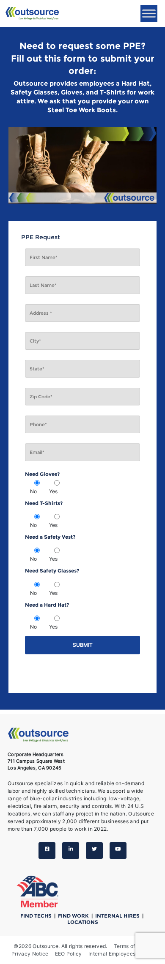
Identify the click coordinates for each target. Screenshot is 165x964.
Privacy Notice (29, 953)
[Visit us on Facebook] (46, 850)
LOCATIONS (82, 922)
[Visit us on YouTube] (118, 850)
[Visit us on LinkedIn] (70, 850)
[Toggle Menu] (149, 13)
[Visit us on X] (94, 850)
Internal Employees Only (118, 953)
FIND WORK (74, 916)
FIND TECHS (36, 916)
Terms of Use (130, 946)
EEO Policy (68, 953)
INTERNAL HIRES (118, 916)
